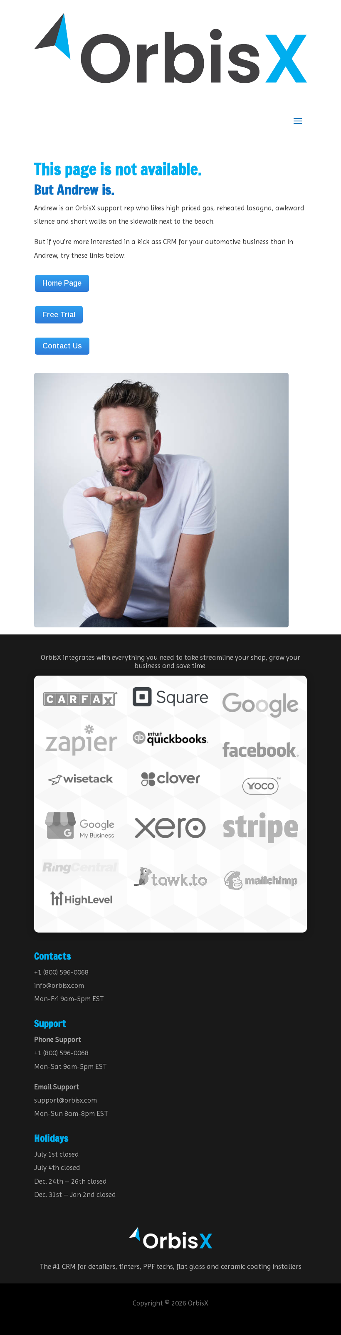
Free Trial (58, 315)
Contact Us (62, 346)
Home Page (62, 283)
